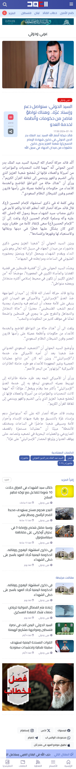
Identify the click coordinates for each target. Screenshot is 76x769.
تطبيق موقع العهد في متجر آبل (50, 744)
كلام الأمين (67, 13)
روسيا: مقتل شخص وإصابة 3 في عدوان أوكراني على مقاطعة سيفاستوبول (31, 532)
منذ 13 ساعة (25, 542)
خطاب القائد (49, 13)
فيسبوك (62, 730)
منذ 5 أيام (27, 652)
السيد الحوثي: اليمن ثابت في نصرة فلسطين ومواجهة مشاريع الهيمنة (30, 627)
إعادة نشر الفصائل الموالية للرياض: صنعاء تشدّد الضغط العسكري (30, 610)
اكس (44, 730)
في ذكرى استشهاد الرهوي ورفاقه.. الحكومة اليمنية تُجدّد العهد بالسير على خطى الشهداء (27, 554)
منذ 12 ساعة (25, 520)
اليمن (69, 458)
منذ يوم (28, 565)
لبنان (36, 13)
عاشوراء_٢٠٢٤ (65, 463)
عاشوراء (24, 458)
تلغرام (31, 737)
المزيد (11, 13)
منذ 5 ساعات (26, 502)
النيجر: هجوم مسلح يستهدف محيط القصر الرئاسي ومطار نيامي (30, 512)
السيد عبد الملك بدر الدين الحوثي (47, 458)
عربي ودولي (38, 33)
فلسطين (26, 13)
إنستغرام (25, 730)
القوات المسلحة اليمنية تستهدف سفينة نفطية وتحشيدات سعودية (31, 645)
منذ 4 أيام (27, 635)
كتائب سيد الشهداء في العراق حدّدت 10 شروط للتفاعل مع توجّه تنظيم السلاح (29, 492)
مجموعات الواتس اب (56, 737)
